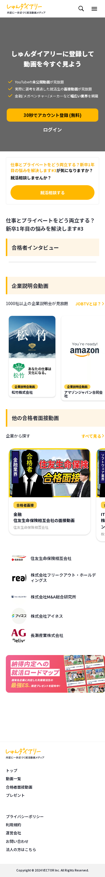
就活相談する (52, 192)
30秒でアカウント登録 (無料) (53, 115)
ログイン (52, 129)
